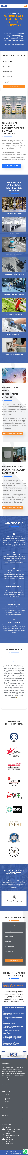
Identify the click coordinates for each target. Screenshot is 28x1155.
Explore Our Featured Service (12, 433)
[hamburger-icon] (25, 6)
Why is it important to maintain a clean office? (12, 1018)
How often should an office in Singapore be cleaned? (12, 1022)
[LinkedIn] (7, 1085)
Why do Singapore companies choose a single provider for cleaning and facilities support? (13, 985)
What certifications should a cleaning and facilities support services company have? (13, 1013)
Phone (8, 1137)
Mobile (8, 1142)
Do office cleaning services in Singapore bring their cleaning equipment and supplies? (12, 1043)
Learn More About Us (11, 166)
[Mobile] (3, 1142)
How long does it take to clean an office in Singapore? (13, 1027)
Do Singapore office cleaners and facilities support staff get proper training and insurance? (13, 1037)
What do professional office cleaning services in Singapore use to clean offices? (13, 1032)
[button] (10, 713)
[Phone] (3, 1138)
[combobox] (14, 61)
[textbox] (13, 61)
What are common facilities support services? (13, 1008)
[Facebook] (3, 1085)
